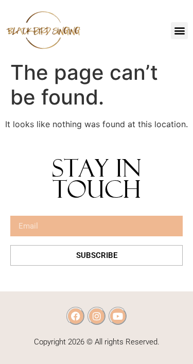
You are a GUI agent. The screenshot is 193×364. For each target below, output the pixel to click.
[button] (179, 30)
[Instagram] (96, 316)
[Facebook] (75, 316)
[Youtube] (118, 316)
